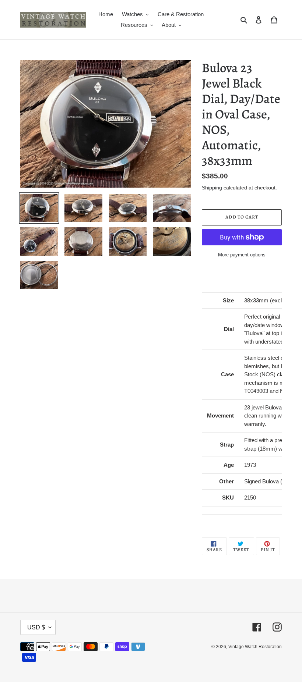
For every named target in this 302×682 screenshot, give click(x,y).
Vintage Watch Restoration (255, 646)
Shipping (212, 188)
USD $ (36, 627)
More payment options (242, 254)
